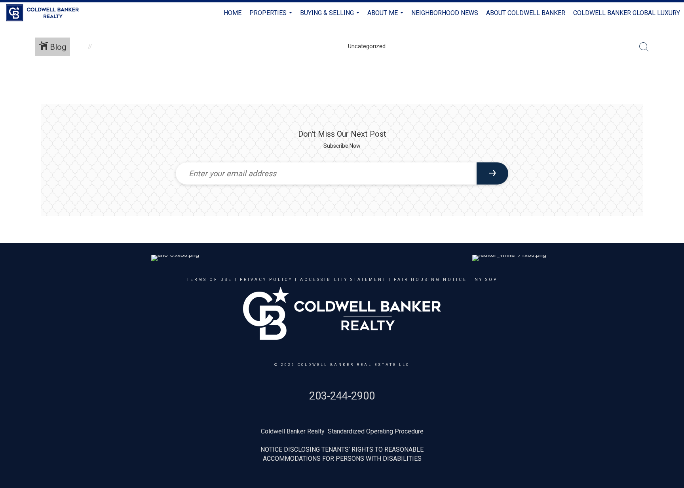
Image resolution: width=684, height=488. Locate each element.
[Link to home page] (46, 13)
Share (671, 84)
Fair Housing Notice (430, 279)
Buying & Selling (330, 16)
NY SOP (486, 279)
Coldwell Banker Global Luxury (626, 13)
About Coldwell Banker (525, 13)
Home (232, 13)
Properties (271, 16)
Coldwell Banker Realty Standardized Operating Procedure (342, 431)
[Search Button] (644, 47)
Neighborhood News (444, 13)
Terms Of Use (209, 279)
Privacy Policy (266, 279)
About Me (386, 16)
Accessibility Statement (343, 279)
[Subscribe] (492, 173)
